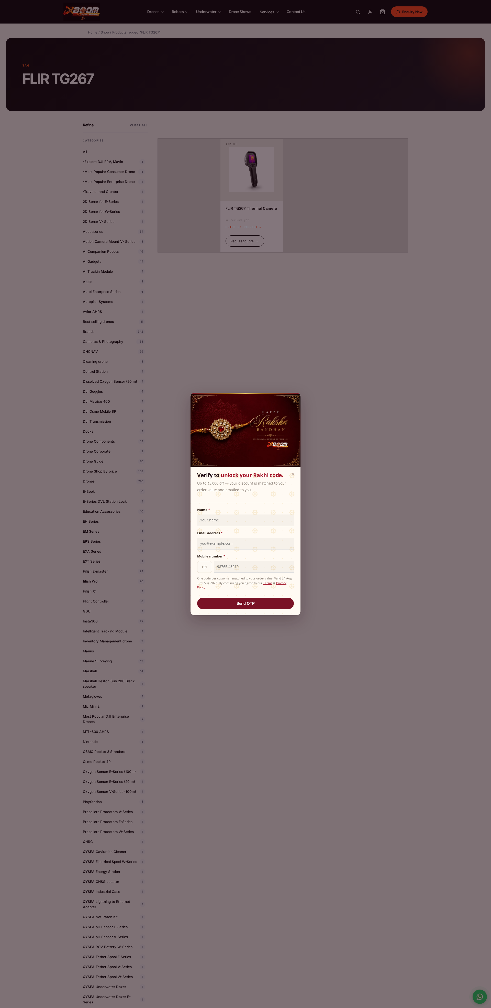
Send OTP (246, 603)
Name (203, 509)
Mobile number (211, 556)
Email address (209, 533)
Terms (267, 583)
